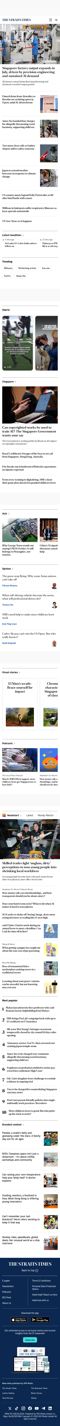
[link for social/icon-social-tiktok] (16, 1408)
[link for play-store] (40, 1320)
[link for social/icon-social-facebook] (30, 1408)
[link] (16, 20)
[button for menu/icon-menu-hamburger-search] (56, 20)
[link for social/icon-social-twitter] (10, 1408)
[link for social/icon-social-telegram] (43, 1408)
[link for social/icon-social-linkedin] (50, 1408)
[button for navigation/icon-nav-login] (50, 20)
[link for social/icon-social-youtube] (36, 1408)
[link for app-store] (19, 1320)
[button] (50, 20)
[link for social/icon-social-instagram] (23, 1408)
